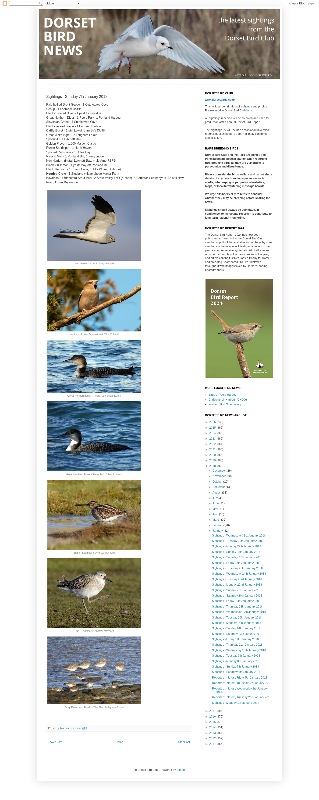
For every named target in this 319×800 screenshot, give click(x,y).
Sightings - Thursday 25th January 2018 (237, 568)
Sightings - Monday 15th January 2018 (236, 623)
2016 (212, 716)
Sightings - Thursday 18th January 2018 (237, 606)
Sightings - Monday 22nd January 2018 (237, 584)
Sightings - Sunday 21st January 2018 (236, 590)
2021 (212, 449)
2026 (212, 422)
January (218, 530)
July (215, 498)
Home (119, 742)
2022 (212, 444)
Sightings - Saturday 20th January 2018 (237, 595)
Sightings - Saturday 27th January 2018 (237, 557)
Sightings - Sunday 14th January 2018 (236, 628)
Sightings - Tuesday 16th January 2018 (237, 617)
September (220, 487)
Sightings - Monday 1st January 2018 (235, 702)
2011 (212, 744)
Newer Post (54, 742)
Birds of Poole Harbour (223, 394)
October (218, 481)
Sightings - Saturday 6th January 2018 (236, 672)
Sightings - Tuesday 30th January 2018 (237, 541)
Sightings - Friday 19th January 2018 (235, 601)
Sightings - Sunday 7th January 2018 (235, 666)
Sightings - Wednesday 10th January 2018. (239, 650)
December (220, 470)
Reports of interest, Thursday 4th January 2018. (242, 683)
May (216, 509)
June (216, 503)
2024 (212, 433)
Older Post (183, 742)
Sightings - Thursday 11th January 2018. (237, 644)
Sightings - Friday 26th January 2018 (235, 563)
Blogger (181, 770)
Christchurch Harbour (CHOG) (228, 399)
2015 (212, 722)
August (217, 492)
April (216, 514)
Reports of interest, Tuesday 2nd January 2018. (242, 697)
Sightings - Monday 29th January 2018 (236, 546)
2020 (212, 455)
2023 (212, 438)
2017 (212, 711)
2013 (212, 733)
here (249, 110)
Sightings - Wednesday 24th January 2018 (239, 573)
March (217, 519)
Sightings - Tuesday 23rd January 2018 (237, 579)
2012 (212, 738)
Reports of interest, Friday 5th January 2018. (240, 677)
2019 (212, 460)
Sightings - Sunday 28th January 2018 (236, 552)
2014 (212, 727)
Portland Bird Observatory (225, 404)
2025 (212, 427)
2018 (212, 466)
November (220, 476)
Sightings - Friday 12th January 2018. (235, 639)
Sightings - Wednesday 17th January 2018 (239, 612)
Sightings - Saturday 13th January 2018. (237, 634)
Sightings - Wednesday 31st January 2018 (239, 535)
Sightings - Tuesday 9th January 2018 (236, 655)
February (219, 525)
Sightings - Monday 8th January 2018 (235, 661)
